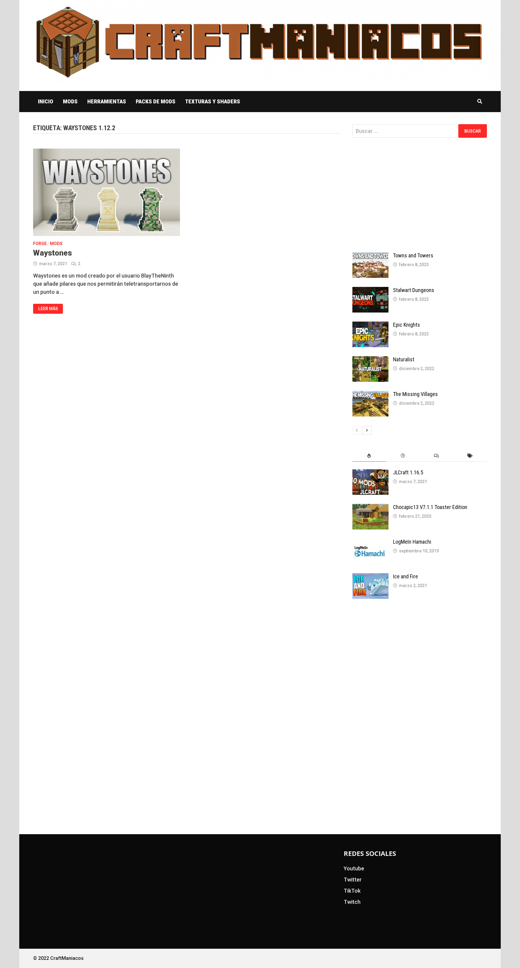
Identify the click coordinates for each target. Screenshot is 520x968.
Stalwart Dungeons (413, 290)
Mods (70, 101)
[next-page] (367, 430)
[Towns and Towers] (370, 256)
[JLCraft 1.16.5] (370, 473)
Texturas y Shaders (212, 101)
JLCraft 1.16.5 (408, 472)
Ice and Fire (405, 576)
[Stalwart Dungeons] (370, 291)
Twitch (352, 902)
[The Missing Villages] (370, 395)
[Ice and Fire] (370, 577)
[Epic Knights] (370, 325)
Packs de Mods (155, 101)
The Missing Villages (415, 394)
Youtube (354, 868)
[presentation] (369, 456)
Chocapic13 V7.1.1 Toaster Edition (430, 507)
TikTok (352, 891)
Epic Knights (406, 325)
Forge (40, 243)
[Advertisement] (419, 195)
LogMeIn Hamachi (412, 542)
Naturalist (403, 359)
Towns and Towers (413, 255)
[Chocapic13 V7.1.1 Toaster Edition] (370, 508)
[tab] (369, 456)
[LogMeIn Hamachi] (370, 542)
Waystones (52, 253)
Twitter (353, 879)
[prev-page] (356, 430)
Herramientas (106, 101)
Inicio (45, 101)
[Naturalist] (370, 360)
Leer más (50, 307)
